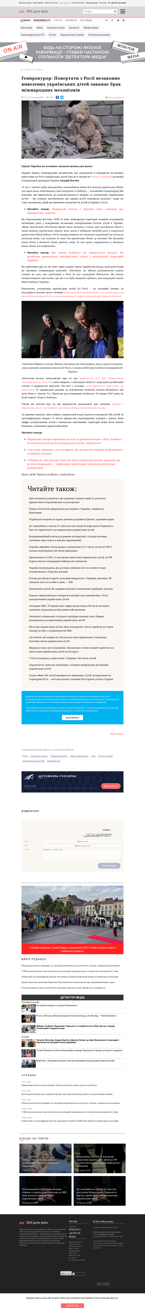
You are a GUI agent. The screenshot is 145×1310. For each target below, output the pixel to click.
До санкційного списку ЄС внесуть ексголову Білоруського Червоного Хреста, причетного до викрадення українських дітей (71, 527)
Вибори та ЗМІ (74, 1255)
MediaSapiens (38, 3)
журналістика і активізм (73, 35)
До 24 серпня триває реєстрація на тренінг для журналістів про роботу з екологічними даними (67, 1094)
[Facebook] (57, 97)
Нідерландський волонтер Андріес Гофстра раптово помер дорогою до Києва (59, 1085)
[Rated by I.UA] (78, 1275)
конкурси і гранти (56, 28)
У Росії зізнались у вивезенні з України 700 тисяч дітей (62, 658)
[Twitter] (61, 97)
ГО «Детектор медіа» (117, 3)
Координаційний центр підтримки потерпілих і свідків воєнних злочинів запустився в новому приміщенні (68, 538)
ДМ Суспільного (51, 3)
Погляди (86, 20)
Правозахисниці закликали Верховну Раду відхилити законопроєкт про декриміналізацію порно (68, 982)
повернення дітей (58, 756)
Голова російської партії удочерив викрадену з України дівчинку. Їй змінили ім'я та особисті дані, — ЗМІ (70, 580)
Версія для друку (116, 97)
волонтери (27, 28)
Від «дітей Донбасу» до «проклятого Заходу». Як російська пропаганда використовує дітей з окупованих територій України (75, 256)
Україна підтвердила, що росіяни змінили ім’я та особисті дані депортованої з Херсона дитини (67, 569)
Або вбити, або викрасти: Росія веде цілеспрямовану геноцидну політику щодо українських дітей (68, 639)
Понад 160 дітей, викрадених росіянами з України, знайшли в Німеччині (66, 510)
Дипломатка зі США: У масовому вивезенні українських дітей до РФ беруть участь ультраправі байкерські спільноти (70, 559)
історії (53, 35)
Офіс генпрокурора (79, 756)
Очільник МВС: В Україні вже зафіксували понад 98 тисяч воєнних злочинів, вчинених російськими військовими (69, 607)
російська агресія (39, 756)
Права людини (91, 28)
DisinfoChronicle (78, 3)
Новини (25, 20)
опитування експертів (99, 35)
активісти (74, 28)
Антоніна (102, 3)
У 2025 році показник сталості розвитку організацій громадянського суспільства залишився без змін (70, 971)
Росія (25, 756)
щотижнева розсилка (57, 776)
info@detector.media (106, 1234)
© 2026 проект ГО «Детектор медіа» (107, 1232)
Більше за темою (34, 1138)
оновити (106, 830)
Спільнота (29, 69)
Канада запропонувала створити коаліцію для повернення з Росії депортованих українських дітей (68, 597)
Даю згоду (72, 1305)
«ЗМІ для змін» (116, 734)
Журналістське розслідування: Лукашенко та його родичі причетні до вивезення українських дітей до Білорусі (71, 649)
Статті (58, 20)
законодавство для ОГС (33, 35)
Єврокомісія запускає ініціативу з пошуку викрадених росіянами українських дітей (68, 666)
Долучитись (72, 717)
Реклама (72, 1227)
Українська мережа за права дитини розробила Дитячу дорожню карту (71, 519)
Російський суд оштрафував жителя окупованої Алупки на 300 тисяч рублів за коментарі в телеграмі (70, 976)
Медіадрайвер (92, 3)
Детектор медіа (25, 3)
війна (40, 28)
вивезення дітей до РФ (33, 761)
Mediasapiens (74, 1244)
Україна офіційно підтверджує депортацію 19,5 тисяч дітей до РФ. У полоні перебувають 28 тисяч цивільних (70, 548)
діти (93, 756)
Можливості (42, 20)
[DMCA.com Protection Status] (66, 1275)
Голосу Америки (101, 176)
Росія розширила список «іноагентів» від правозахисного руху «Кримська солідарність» (64, 987)
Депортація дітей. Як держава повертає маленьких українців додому (71, 588)
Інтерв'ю (71, 20)
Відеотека (73, 1253)
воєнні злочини (105, 756)
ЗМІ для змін (65, 3)
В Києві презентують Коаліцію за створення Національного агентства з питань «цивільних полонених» (71, 965)
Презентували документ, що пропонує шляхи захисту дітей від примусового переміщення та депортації (67, 500)
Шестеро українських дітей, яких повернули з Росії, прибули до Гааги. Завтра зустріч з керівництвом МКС (71, 628)
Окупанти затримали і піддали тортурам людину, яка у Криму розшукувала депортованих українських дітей (66, 618)
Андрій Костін (53, 761)
